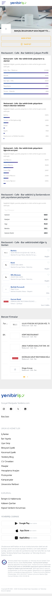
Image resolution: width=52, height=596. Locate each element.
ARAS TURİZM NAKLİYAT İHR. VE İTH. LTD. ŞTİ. (31, 346)
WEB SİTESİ (26, 38)
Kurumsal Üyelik (8, 452)
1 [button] (24, 377)
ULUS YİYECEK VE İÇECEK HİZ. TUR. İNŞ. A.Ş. (31, 324)
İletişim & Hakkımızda (11, 498)
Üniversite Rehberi (10, 484)
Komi (13, 263)
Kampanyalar (7, 479)
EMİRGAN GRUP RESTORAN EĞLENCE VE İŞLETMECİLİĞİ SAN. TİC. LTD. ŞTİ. (31, 357)
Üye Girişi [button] (5, 443)
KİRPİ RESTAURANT (23, 335)
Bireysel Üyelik (8, 447)
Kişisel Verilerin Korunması (13, 507)
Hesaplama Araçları (10, 470)
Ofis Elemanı (16, 275)
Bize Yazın (5, 416)
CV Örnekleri (7, 461)
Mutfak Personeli (17, 287)
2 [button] (27, 377)
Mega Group (20, 368)
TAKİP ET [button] (27, 44)
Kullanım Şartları (8, 503)
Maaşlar (4, 466)
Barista (13, 251)
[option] (26, 347)
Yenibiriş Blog (7, 456)
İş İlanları (5, 434)
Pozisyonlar (6, 475)
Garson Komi (16, 299)
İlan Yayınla (6, 438)
